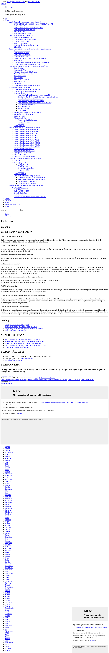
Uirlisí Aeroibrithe (20, 116)
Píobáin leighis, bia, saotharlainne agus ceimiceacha (26, 185)
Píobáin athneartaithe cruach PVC (25, 39)
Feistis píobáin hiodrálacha (23, 153)
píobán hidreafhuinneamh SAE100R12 (27, 143)
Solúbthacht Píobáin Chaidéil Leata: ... (18, 347)
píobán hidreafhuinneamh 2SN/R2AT (26, 131)
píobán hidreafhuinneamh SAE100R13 (27, 145)
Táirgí (7, 20)
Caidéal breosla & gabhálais (27, 181)
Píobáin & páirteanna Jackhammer (25, 91)
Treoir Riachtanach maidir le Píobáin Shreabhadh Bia (23, 343)
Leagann (21, 124)
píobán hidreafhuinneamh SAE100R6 (26, 139)
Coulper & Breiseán (24, 122)
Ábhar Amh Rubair (15, 187)
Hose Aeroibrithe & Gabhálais (19, 87)
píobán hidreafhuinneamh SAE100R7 (26, 141)
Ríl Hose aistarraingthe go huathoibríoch (27, 112)
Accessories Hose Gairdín (22, 33)
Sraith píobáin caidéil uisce (23, 37)
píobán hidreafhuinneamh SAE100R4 (26, 135)
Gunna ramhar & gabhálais (27, 183)
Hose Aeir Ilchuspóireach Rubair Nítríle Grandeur (34, 103)
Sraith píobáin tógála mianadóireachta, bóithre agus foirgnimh (30, 49)
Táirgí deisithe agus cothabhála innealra (27, 64)
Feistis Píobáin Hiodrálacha (37, 380)
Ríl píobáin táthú (23, 170)
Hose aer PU (22, 110)
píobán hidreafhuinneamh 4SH (24, 149)
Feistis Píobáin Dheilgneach (27, 120)
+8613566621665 (34, 2)
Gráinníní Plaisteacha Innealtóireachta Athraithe (30, 197)
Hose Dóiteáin (18, 60)
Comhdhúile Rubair (20, 193)
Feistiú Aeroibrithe (20, 118)
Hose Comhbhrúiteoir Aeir (10, 380)
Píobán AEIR (18, 160)
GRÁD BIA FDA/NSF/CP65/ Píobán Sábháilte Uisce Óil (33, 24)
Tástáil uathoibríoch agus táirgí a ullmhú (31, 179)
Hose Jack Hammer (87, 380)
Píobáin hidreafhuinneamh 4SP (24, 151)
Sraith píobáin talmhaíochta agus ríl (21, 35)
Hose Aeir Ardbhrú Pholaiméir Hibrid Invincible (34, 95)
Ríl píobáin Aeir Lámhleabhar (24, 114)
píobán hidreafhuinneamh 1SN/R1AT (26, 129)
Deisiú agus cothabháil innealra (24, 156)
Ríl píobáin (17, 47)
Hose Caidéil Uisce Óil (21, 80)
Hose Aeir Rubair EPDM (26, 105)
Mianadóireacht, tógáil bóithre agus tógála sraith (21, 327)
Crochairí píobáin (19, 126)
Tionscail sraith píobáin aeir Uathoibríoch (27, 89)
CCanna (8, 201)
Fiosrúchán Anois (7, 376)
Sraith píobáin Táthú (20, 70)
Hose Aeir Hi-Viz (24, 106)
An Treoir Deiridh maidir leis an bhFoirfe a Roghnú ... (23, 339)
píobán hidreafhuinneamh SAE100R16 (27, 147)
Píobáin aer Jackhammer (22, 51)
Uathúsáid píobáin (20, 174)
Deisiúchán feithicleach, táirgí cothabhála (27, 176)
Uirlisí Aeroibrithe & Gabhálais (15, 330)
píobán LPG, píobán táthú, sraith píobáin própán (30, 58)
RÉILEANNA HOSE (21, 154)
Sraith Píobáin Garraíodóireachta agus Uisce (28, 28)
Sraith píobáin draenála (21, 53)
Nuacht (7, 199)
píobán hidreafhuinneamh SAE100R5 (26, 137)
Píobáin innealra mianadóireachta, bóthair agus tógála (31, 62)
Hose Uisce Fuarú (20, 76)
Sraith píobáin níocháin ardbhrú (24, 30)
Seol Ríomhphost (6, 383)
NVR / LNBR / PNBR (21, 191)
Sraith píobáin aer (19, 93)
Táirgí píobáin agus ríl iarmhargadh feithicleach (25, 158)
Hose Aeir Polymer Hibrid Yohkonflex (31, 101)
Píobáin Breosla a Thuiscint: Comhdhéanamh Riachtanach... (25, 341)
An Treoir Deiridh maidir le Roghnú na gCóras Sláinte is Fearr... (26, 345)
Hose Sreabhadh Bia (20, 43)
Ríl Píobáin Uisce (19, 32)
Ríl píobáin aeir (23, 164)
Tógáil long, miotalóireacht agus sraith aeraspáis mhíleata (28, 66)
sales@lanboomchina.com (16, 2)
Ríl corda (21, 172)
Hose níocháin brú (20, 81)
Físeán (7, 206)
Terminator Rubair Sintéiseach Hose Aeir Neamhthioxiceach (38, 97)
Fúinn (7, 202)
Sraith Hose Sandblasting (22, 55)
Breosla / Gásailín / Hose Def (23, 74)
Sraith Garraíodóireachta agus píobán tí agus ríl (25, 22)
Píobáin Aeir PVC (24, 108)
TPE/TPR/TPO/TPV (21, 189)
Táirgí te (37, 378)
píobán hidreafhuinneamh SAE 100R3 (26, 133)
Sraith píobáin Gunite (21, 57)
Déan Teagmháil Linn (12, 204)
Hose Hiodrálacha (74, 380)
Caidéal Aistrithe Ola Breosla (57, 380)
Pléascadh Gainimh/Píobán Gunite (25, 72)
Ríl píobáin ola (23, 166)
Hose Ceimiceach (19, 68)
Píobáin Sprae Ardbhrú (21, 41)
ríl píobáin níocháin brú (26, 168)
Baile (7, 18)
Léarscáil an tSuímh (48, 378)
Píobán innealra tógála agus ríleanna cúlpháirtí (24, 128)
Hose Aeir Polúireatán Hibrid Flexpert (30, 99)
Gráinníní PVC (19, 195)
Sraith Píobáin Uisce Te (21, 26)
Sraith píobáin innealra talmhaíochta (26, 45)
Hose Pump (23, 380)
